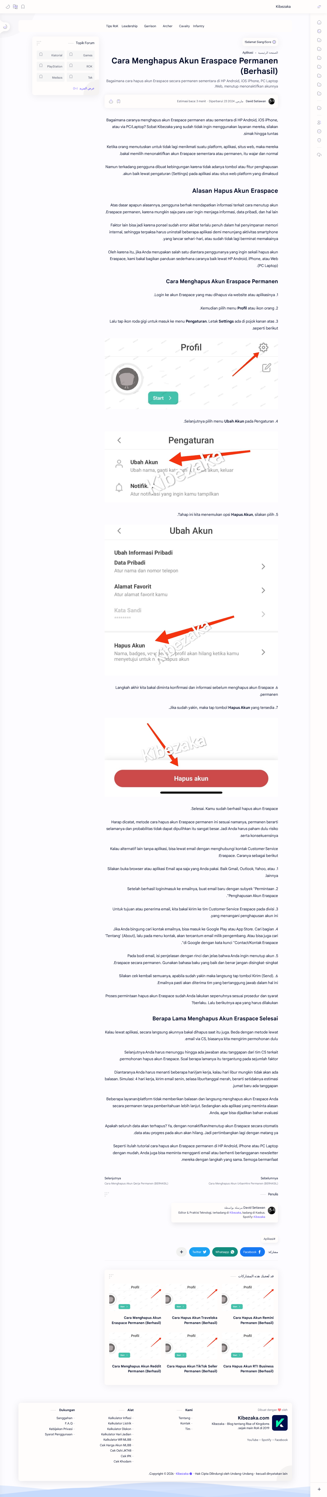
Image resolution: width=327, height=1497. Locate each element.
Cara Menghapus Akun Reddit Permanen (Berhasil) (136, 1368)
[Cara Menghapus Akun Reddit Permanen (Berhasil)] (135, 1345)
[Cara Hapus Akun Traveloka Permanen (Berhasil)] (191, 1297)
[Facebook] (281, 1440)
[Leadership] (129, 26)
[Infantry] (198, 26)
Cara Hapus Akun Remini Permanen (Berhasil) (253, 1320)
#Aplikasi (269, 1239)
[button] (15, 6)
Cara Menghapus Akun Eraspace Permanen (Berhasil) (136, 1320)
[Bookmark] (23, 6)
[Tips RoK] (112, 26)
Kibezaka (283, 6)
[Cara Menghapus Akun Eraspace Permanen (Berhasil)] (135, 1297)
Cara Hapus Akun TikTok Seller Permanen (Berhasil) (192, 1368)
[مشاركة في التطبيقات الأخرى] (181, 1252)
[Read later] (118, 101)
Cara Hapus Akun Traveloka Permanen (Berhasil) (194, 1320)
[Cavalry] (184, 26)
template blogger (137, 1474)
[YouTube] (252, 1440)
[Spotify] (266, 1440)
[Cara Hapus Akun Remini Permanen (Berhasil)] (248, 1297)
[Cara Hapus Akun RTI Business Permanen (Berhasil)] (248, 1345)
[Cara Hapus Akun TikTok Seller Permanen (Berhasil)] (191, 1345)
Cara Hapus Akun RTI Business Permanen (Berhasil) (248, 1368)
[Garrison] (150, 26)
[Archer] (167, 26)
